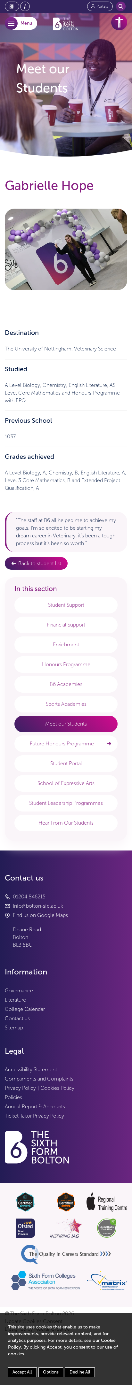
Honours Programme (66, 664)
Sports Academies (66, 704)
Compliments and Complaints (39, 1078)
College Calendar (25, 1009)
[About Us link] (25, 6)
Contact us (17, 1018)
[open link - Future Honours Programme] (109, 744)
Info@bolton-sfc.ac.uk (38, 906)
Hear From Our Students (66, 823)
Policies (13, 1097)
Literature (15, 1000)
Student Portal (66, 763)
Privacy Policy (20, 1088)
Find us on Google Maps (40, 915)
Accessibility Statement (31, 1069)
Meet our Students (66, 724)
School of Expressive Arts (66, 783)
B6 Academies (66, 684)
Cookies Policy (57, 1088)
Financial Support (66, 624)
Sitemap (14, 1027)
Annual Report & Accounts (35, 1106)
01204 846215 (29, 896)
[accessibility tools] (119, 22)
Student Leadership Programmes (66, 803)
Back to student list (39, 563)
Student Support (66, 605)
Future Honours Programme (62, 743)
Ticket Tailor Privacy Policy (34, 1116)
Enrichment (66, 644)
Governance (19, 990)
